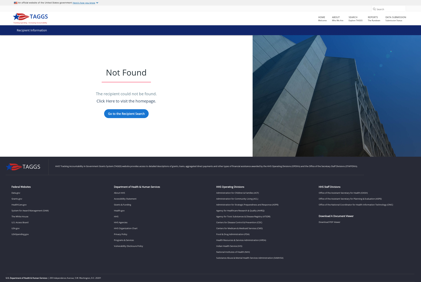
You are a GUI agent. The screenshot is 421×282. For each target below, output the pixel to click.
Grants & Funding (122, 204)
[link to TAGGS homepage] (60, 17)
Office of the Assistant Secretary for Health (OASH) (343, 192)
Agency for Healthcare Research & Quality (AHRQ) (240, 210)
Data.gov (16, 192)
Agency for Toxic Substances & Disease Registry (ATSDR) (243, 216)
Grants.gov (17, 198)
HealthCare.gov (19, 204)
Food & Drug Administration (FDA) (232, 234)
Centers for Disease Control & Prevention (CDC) (239, 222)
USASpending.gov (20, 234)
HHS (116, 216)
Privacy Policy (120, 234)
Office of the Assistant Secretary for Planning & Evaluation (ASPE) (350, 198)
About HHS (119, 192)
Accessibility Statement (125, 198)
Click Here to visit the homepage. (126, 101)
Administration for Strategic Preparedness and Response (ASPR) (247, 204)
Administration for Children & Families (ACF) (237, 192)
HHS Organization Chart (125, 228)
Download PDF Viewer (329, 222)
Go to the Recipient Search (126, 114)
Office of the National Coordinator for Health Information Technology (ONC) (356, 204)
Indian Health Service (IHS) (229, 246)
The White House (20, 216)
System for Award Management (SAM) (30, 210)
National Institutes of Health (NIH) (233, 251)
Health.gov (119, 210)
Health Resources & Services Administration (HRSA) (241, 240)
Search (380, 9)
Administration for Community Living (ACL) (237, 198)
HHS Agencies (120, 222)
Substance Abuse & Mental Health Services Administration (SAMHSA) (249, 257)
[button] (374, 9)
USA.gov (16, 228)
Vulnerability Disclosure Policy (128, 246)
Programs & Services (124, 240)
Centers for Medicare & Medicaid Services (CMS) (239, 228)
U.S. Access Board (20, 222)
